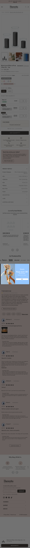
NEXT (22, 279)
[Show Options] (27, 277)
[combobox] (22, 277)
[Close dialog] (28, 264)
